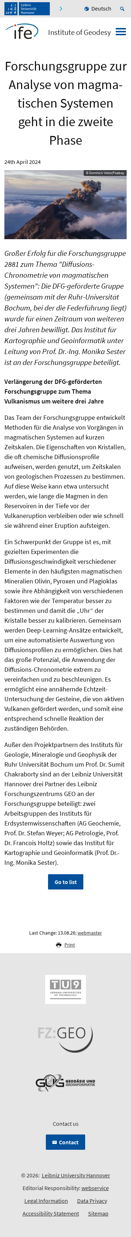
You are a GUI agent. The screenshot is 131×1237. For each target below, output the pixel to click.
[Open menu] (121, 34)
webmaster (90, 932)
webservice (95, 1188)
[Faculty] (61, 9)
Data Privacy (92, 1200)
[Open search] (123, 9)
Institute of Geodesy (79, 32)
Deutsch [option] (101, 8)
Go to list (66, 881)
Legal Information (46, 1200)
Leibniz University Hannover (76, 1175)
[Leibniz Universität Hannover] (27, 8)
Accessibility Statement (51, 1213)
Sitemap (98, 1213)
